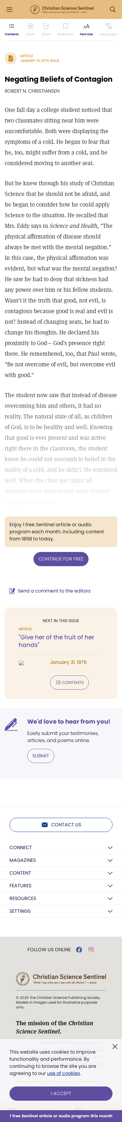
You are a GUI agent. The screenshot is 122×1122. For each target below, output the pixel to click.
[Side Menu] (9, 9)
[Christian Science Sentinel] (62, 10)
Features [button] (20, 885)
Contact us (66, 824)
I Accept (61, 1093)
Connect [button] (20, 847)
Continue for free (61, 559)
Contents (73, 682)
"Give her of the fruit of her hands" (56, 641)
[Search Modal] (112, 9)
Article (26, 55)
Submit (40, 755)
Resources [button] (22, 898)
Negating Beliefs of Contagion (59, 79)
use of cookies (63, 1073)
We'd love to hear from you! (68, 721)
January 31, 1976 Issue (39, 60)
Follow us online (49, 949)
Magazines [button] (22, 860)
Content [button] (20, 873)
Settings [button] (19, 911)
